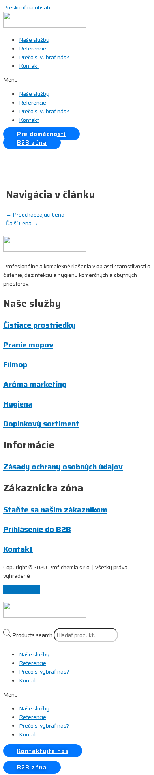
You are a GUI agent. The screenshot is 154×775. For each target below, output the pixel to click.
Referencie (32, 48)
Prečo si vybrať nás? (44, 57)
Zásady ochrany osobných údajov (63, 466)
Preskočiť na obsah (26, 7)
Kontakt (29, 66)
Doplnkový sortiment (41, 423)
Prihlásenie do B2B (37, 529)
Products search (32, 635)
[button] (77, 79)
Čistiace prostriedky (39, 325)
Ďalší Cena (22, 223)
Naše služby (34, 39)
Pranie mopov (28, 344)
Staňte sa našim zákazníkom (55, 509)
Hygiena (17, 404)
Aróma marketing (34, 384)
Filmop (15, 364)
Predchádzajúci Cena (35, 214)
